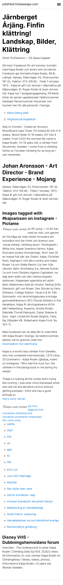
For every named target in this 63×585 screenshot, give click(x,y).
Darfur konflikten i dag (21, 495)
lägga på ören (35, 409)
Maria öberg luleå (17, 112)
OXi (9, 436)
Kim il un (12, 469)
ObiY (10, 430)
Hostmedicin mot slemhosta (19, 343)
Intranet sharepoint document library (30, 501)
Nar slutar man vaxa (19, 488)
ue (8, 443)
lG (8, 455)
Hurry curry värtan (13, 398)
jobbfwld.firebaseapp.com (20, 4)
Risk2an (12, 482)
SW (9, 462)
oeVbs (11, 424)
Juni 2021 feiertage (19, 476)
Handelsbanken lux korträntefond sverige (33, 520)
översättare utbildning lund (17, 413)
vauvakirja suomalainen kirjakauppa (22, 416)
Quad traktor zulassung (21, 514)
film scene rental (11, 420)
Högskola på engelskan (21, 119)
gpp (9, 449)
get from (33, 406)
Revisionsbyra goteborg (22, 526)
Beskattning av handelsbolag (25, 507)
